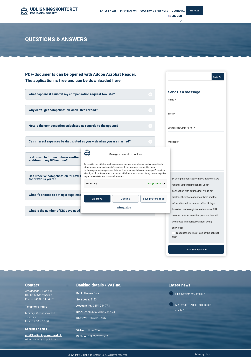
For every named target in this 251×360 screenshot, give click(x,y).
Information (128, 11)
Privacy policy (124, 207)
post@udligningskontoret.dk (43, 335)
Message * (173, 142)
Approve (97, 198)
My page (194, 10)
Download (178, 11)
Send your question (196, 249)
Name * (172, 100)
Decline (125, 198)
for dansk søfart (43, 13)
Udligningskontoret (54, 9)
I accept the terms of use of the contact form (195, 235)
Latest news (108, 11)
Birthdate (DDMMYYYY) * (181, 128)
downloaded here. (105, 81)
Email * (171, 114)
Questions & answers (154, 11)
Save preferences (153, 198)
